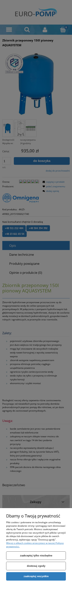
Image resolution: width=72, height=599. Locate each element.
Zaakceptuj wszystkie (36, 576)
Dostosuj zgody (36, 565)
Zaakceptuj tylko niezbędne (36, 555)
